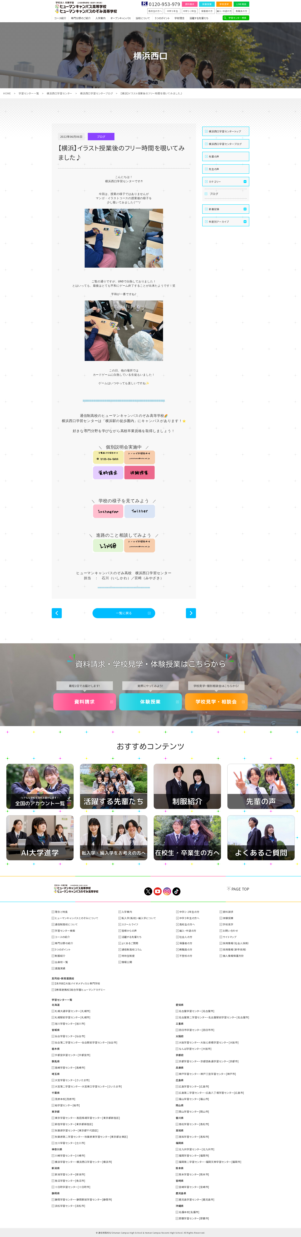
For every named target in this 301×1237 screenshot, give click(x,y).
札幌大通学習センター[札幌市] (72, 1011)
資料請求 (189, 4)
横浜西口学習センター (59, 93)
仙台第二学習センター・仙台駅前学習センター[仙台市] (86, 1042)
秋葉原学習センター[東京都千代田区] (76, 1130)
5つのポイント (162, 18)
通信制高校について (66, 924)
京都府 (180, 1055)
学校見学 (224, 4)
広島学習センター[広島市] (194, 1086)
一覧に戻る (124, 613)
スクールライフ (130, 924)
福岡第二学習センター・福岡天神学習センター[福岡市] (210, 1162)
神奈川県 (57, 1149)
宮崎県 (180, 1181)
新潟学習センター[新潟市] (70, 1174)
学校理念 (179, 18)
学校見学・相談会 (216, 701)
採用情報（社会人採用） (236, 943)
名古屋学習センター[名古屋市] (196, 1011)
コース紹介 (60, 18)
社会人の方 (185, 937)
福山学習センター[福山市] (194, 1099)
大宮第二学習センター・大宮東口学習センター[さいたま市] (88, 1086)
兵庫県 (180, 1067)
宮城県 (56, 1030)
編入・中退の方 (224, 11)
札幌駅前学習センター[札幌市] (72, 1017)
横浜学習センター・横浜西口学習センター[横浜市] (83, 1162)
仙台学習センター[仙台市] (70, 1036)
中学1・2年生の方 (189, 912)
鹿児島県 (181, 1193)
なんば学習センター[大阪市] (195, 1049)
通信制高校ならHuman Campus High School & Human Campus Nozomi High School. (140, 1232)
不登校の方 (185, 956)
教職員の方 (241, 11)
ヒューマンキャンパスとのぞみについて (76, 918)
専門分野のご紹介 (81, 18)
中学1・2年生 (189, 11)
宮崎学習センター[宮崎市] (194, 1187)
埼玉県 (56, 1074)
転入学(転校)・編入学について (139, 918)
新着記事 (214, 209)
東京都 (56, 1111)
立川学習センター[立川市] (70, 1143)
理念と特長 (61, 912)
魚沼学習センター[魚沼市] (70, 1181)
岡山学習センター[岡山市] (194, 1111)
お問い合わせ (230, 930)
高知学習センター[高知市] (194, 1137)
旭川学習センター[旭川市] (70, 1023)
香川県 (180, 1118)
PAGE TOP (240, 889)
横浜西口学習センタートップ (225, 131)
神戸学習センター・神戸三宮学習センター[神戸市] (207, 1074)
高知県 (180, 1130)
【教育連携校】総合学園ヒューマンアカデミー (80, 990)
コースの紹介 (62, 937)
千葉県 (56, 1093)
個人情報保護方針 (233, 956)
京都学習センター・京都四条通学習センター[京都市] (209, 1061)
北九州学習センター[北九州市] (196, 1149)
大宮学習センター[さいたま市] (72, 1080)
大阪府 (180, 1036)
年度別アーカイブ (219, 221)
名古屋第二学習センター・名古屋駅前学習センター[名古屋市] (214, 1017)
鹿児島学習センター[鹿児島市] (196, 1199)
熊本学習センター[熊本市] (194, 1174)
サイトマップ (230, 937)
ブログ (214, 194)
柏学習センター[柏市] (67, 1105)
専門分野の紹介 (64, 943)
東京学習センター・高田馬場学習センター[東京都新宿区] (87, 1118)
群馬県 (56, 1061)
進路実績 (60, 968)
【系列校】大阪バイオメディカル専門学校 (77, 983)
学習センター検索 (237, 17)
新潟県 (56, 1168)
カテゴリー (215, 181)
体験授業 (206, 4)
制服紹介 (60, 956)
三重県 (180, 1023)
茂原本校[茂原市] (65, 1099)
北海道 (56, 1005)
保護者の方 (207, 11)
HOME (7, 93)
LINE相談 (241, 4)
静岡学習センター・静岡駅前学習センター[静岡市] (83, 1199)
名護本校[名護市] (189, 1212)
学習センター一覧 (29, 93)
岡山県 (180, 1105)
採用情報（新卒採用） (235, 949)
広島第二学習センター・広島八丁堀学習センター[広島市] (211, 1093)
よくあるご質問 (130, 943)
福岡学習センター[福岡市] (194, 1155)
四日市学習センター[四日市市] (196, 1030)
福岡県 (180, 1143)
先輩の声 (214, 156)
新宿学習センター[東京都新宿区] (74, 1124)
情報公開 (127, 962)
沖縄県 (180, 1206)
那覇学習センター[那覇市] (194, 1218)
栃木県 (56, 1049)
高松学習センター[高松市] (194, 1124)
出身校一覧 (61, 962)
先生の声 (214, 169)
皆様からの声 (129, 930)
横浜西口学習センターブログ (96, 93)
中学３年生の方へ (189, 918)
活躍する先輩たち (198, 18)
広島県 (180, 1080)
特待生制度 (128, 956)
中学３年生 (172, 11)
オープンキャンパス (120, 18)
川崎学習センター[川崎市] (70, 1155)
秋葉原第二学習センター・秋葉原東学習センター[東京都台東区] (91, 1137)
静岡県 (56, 1193)
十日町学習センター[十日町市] (72, 1187)
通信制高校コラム (132, 949)
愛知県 (180, 1005)
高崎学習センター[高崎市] (70, 1067)
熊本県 (180, 1168)
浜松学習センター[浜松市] (70, 1206)
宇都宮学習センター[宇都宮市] (72, 1055)
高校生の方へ (155, 11)
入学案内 (100, 18)
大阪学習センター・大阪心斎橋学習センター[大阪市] (209, 1042)
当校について (143, 18)
